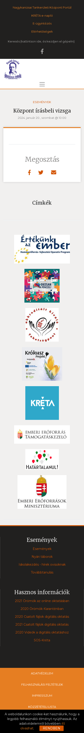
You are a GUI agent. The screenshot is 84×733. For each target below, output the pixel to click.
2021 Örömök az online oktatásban (42, 601)
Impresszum (42, 695)
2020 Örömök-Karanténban (42, 609)
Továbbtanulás (42, 572)
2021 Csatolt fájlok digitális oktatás (42, 624)
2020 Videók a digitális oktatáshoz (42, 632)
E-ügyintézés (42, 23)
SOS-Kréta (42, 640)
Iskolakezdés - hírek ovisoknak (42, 564)
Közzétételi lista (42, 707)
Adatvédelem (42, 673)
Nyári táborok (42, 557)
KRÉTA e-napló (42, 15)
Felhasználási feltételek (42, 684)
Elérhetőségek (42, 31)
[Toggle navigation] (42, 84)
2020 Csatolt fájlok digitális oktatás (42, 617)
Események (42, 102)
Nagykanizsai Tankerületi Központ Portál (42, 7)
